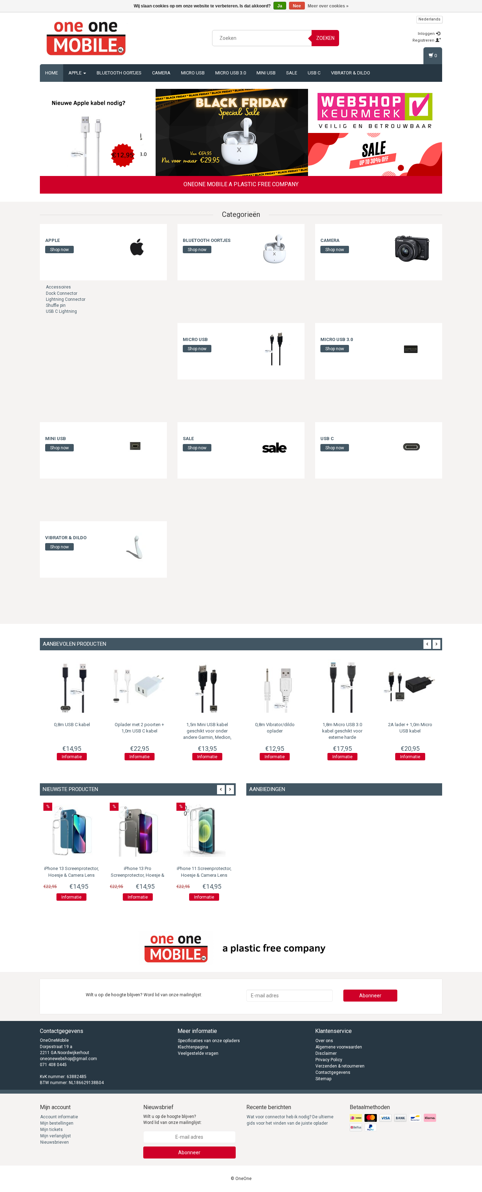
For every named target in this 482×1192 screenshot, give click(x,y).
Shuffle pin (56, 305)
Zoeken (325, 38)
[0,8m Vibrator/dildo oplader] (210, 685)
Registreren (423, 40)
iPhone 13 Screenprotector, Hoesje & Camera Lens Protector (71, 875)
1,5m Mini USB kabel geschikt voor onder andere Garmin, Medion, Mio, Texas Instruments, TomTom (142, 737)
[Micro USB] (274, 347)
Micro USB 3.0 (230, 72)
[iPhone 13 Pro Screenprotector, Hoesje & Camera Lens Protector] (137, 830)
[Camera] (412, 248)
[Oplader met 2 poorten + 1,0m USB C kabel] (74, 685)
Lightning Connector (65, 299)
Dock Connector (61, 293)
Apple (75, 72)
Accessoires (58, 287)
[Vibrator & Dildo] (137, 545)
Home (51, 72)
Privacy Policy (328, 1059)
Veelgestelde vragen (198, 1053)
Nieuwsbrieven (54, 1142)
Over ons (324, 1040)
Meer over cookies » (328, 6)
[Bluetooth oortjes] (274, 248)
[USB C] (412, 446)
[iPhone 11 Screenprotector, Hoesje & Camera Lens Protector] (204, 830)
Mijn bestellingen (56, 1123)
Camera (161, 72)
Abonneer (370, 995)
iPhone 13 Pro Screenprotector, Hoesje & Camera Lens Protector (137, 875)
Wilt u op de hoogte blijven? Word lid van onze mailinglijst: (172, 1119)
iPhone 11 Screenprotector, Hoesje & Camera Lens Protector (204, 875)
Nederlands (429, 19)
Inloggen (427, 33)
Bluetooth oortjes (119, 72)
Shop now (59, 249)
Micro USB (193, 72)
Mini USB (266, 72)
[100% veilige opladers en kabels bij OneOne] (86, 37)
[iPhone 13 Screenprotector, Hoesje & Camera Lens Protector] (71, 830)
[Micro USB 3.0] (412, 347)
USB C (314, 72)
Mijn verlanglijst (55, 1135)
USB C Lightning (61, 311)
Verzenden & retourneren (339, 1066)
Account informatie (59, 1116)
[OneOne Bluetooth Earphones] (224, 133)
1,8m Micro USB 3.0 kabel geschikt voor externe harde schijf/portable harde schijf (277, 737)
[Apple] (137, 248)
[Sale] (274, 446)
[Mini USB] (137, 446)
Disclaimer (326, 1053)
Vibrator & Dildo (350, 72)
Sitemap (323, 1078)
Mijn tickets (51, 1129)
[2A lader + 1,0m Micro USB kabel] (345, 685)
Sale (291, 72)
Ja (279, 6)
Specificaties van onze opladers (209, 1040)
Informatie (75, 756)
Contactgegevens (332, 1072)
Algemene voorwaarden (338, 1047)
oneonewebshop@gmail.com (68, 1058)
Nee (297, 6)
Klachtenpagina (193, 1047)
